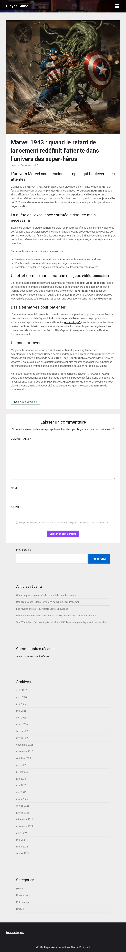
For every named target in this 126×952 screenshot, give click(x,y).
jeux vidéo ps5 (72, 322)
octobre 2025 (23, 758)
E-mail (16, 507)
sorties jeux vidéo (21, 235)
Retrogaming (23, 902)
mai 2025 (21, 785)
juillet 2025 (22, 771)
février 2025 (22, 805)
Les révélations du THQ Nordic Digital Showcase (42, 608)
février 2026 (22, 731)
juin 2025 (21, 778)
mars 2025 (22, 799)
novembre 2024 (24, 826)
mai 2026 (21, 710)
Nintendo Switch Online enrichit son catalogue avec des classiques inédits (56, 615)
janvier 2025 (22, 812)
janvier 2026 (22, 738)
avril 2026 (21, 717)
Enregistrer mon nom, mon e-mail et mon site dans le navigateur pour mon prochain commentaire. (63, 522)
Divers (19, 888)
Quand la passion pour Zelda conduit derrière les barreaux (47, 595)
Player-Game (17, 6)
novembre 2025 (24, 751)
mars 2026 (22, 724)
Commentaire (21, 438)
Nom (15, 488)
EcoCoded (84, 947)
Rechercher (23, 550)
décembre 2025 (24, 744)
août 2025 (21, 765)
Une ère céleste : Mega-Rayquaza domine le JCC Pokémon (48, 601)
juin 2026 (21, 704)
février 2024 (22, 853)
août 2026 (21, 690)
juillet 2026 (22, 697)
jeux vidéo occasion (25, 401)
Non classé (22, 895)
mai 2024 (21, 839)
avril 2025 (21, 792)
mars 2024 (22, 846)
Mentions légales (15, 932)
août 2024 (21, 833)
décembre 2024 (24, 819)
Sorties (20, 909)
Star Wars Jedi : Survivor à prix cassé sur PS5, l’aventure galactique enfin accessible (61, 622)
